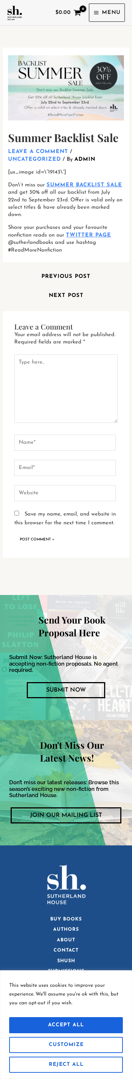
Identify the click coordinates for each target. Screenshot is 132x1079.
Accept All (66, 1025)
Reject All (66, 1064)
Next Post (66, 295)
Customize (66, 1045)
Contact (66, 950)
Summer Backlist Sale (84, 185)
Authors (66, 929)
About (66, 940)
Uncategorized (34, 159)
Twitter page (88, 235)
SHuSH (66, 961)
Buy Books (66, 919)
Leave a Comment (38, 152)
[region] (66, 1024)
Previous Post (66, 276)
